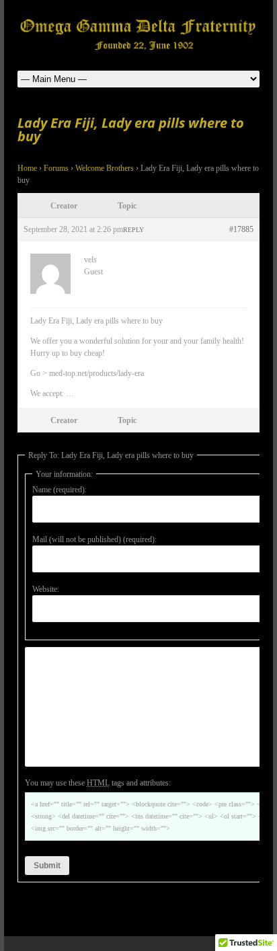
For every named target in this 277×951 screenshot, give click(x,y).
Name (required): (59, 489)
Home (27, 168)
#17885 (241, 229)
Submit (47, 865)
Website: (45, 589)
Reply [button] (133, 229)
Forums (56, 168)
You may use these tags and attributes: (98, 783)
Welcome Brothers (104, 168)
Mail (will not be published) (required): (94, 539)
